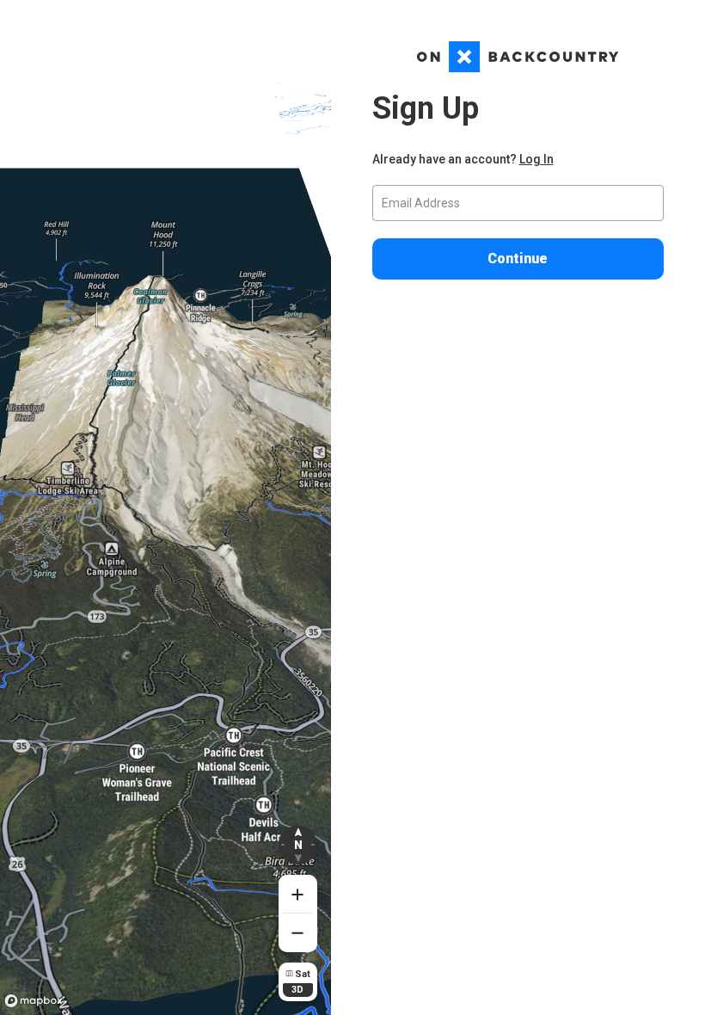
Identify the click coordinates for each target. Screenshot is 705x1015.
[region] (165, 507)
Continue (517, 258)
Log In (536, 159)
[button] (298, 845)
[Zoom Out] (298, 933)
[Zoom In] (298, 894)
